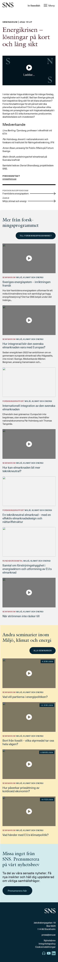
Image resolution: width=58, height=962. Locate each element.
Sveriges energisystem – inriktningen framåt (26, 283)
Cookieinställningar (45, 947)
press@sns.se (9, 179)
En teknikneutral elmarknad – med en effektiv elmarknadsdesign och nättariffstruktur (26, 518)
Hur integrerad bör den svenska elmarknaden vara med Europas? (23, 345)
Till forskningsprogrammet (36, 235)
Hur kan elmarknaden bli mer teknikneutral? (21, 469)
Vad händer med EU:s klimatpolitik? (25, 835)
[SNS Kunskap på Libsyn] (44, 953)
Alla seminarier (43, 650)
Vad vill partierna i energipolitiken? (25, 697)
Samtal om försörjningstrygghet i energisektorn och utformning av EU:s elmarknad (27, 568)
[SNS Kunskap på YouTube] (49, 953)
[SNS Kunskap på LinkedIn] (54, 953)
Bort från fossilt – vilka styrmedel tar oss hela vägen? (28, 742)
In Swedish (34, 5)
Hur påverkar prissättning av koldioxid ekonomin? (20, 789)
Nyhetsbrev (50, 940)
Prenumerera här (17, 890)
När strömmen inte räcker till (21, 616)
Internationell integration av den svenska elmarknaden (28, 407)
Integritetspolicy (47, 943)
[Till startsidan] (7, 5)
